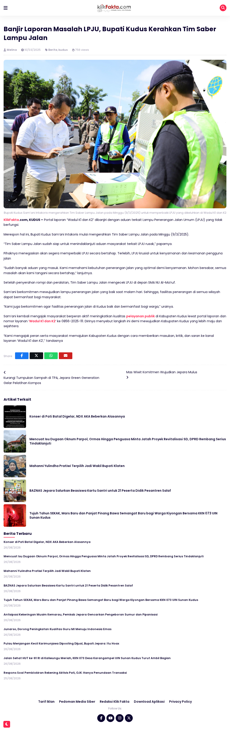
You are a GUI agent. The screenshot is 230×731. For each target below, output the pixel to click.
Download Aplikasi (149, 701)
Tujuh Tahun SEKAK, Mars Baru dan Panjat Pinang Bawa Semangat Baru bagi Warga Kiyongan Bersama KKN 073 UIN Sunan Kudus (123, 515)
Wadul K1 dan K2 (42, 321)
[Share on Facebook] (22, 355)
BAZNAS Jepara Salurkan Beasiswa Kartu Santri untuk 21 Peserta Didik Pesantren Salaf (100, 490)
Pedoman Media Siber (77, 701)
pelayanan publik (140, 316)
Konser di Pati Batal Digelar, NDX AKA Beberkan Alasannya (77, 416)
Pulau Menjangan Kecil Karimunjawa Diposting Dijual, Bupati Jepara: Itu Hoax (61, 643)
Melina (12, 50)
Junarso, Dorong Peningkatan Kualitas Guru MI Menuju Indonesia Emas (57, 629)
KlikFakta (11, 220)
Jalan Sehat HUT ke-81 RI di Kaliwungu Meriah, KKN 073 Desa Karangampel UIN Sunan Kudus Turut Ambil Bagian (87, 658)
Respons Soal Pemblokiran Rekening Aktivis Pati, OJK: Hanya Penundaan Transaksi (65, 673)
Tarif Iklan (46, 701)
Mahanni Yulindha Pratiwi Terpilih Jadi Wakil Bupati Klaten (77, 466)
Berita (52, 50)
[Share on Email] (65, 355)
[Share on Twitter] (36, 355)
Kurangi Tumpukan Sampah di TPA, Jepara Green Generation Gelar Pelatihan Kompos (51, 380)
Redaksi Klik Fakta (114, 701)
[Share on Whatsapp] (51, 355)
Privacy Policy (180, 701)
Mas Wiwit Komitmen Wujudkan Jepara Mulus (161, 372)
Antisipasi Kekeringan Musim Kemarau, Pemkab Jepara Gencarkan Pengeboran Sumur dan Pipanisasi (80, 614)
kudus (63, 50)
